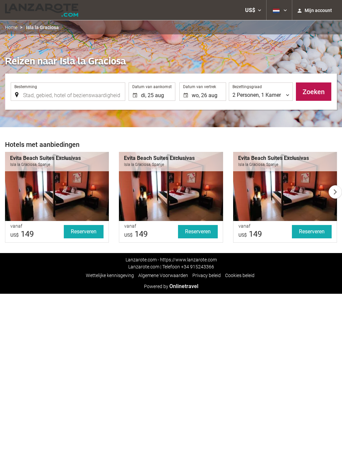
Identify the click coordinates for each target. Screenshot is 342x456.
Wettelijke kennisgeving (110, 275)
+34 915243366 (197, 266)
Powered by (171, 286)
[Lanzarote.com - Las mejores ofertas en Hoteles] (41, 10)
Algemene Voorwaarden (163, 275)
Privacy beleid (206, 275)
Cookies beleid (239, 275)
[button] (253, 10)
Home (11, 27)
